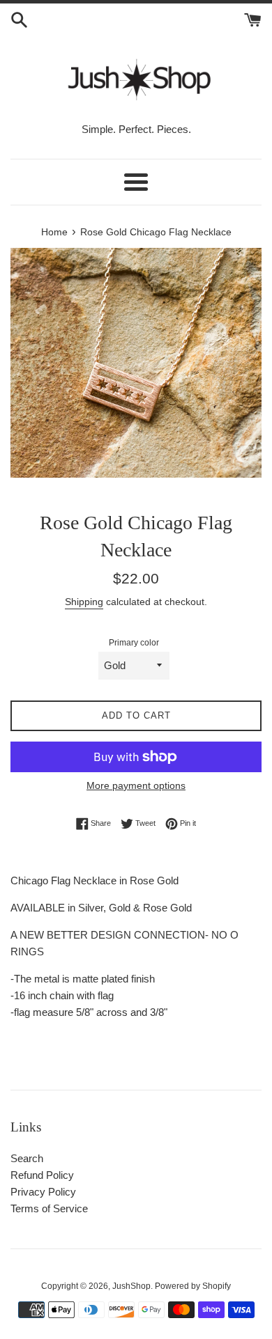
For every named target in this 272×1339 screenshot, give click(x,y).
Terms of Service (49, 1208)
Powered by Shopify (193, 1286)
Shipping (84, 601)
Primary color (134, 643)
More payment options (136, 785)
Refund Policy (42, 1175)
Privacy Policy (43, 1192)
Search (26, 1158)
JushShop (131, 1286)
